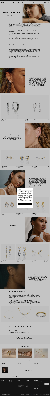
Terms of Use (20, 201)
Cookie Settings (25, 206)
